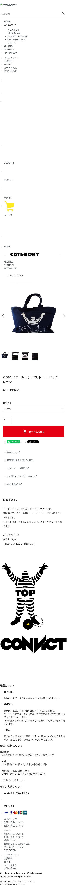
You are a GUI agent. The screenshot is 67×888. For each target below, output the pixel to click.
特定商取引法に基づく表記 (20, 460)
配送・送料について (14, 822)
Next (63, 315)
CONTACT (9, 49)
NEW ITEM (13, 29)
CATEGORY (24, 254)
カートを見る (10, 67)
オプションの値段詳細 (18, 468)
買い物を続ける (14, 484)
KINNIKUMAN (14, 33)
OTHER (11, 43)
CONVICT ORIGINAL (18, 36)
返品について (13, 452)
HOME (7, 21)
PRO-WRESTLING (17, 39)
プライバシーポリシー (15, 847)
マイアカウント (11, 57)
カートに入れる (36, 431)
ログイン (8, 64)
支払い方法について (14, 825)
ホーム (9, 275)
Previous (3, 315)
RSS (6, 850)
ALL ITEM (9, 46)
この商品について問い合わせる (22, 476)
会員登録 (8, 61)
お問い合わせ (10, 71)
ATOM (13, 850)
